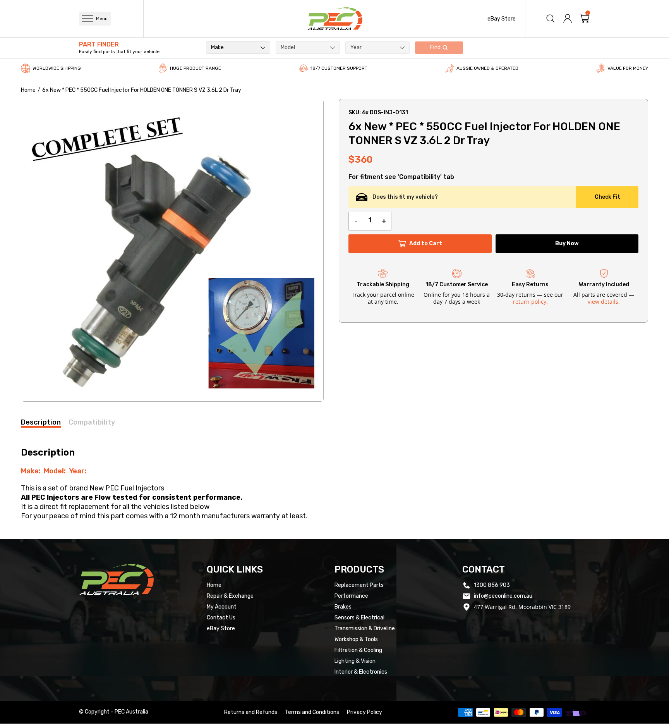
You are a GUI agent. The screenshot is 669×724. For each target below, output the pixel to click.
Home (28, 90)
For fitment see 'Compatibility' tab (401, 177)
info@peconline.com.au (503, 596)
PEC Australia (131, 712)
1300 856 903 (492, 585)
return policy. (530, 301)
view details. (604, 301)
